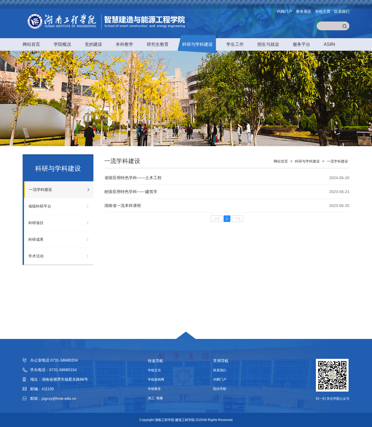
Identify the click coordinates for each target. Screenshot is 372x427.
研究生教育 (158, 44)
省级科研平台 (39, 206)
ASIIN (329, 44)
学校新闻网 (156, 379)
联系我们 (341, 11)
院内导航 (219, 389)
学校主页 (322, 11)
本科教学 (124, 44)
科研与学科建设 (197, 44)
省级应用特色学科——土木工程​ (132, 177)
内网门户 (284, 11)
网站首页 (31, 44)
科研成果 (36, 239)
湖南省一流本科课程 (122, 205)
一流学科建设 (40, 189)
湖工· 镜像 (155, 398)
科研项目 (36, 223)
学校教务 (154, 389)
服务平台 (301, 44)
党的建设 (93, 44)
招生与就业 (268, 44)
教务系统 (303, 11)
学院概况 (62, 44)
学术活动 (36, 256)
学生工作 (235, 44)
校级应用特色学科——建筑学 (130, 191)
